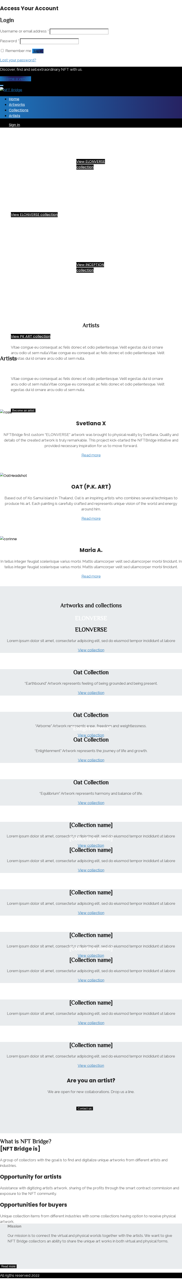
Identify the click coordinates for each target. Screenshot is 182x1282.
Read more (91, 455)
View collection (91, 650)
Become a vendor (15, 78)
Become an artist (23, 410)
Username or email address (24, 31)
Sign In (14, 124)
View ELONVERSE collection (34, 214)
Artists (14, 115)
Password (9, 41)
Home (14, 99)
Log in (38, 51)
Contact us (85, 1108)
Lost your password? (18, 60)
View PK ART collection (30, 336)
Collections (18, 110)
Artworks (17, 104)
